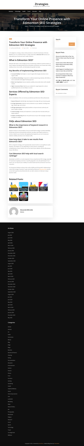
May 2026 (10, 240)
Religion (10, 417)
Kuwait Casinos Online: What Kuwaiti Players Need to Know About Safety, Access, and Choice (64, 64)
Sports (9, 424)
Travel (28, 11)
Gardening (10, 383)
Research (10, 419)
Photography (11, 412)
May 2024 (10, 302)
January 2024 (11, 312)
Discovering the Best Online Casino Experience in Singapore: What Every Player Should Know (64, 75)
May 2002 (10, 317)
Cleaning (10, 355)
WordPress (41, 443)
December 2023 (11, 315)
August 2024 (11, 294)
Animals (10, 329)
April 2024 (10, 304)
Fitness (9, 373)
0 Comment (34, 48)
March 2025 (10, 276)
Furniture (10, 378)
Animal (9, 327)
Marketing (10, 401)
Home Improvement (12, 394)
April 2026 (10, 243)
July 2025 (10, 266)
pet (8, 409)
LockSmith (10, 399)
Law (9, 396)
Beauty (9, 339)
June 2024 (10, 299)
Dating (9, 357)
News (9, 404)
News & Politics (11, 406)
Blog (40, 11)
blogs (9, 345)
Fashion (9, 368)
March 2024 (10, 307)
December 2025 (11, 253)
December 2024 (11, 284)
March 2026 (10, 245)
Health (23, 11)
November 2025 (11, 255)
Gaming (9, 381)
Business (11, 11)
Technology (17, 11)
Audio (9, 334)
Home (26, 26)
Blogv (9, 347)
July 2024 (10, 297)
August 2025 (11, 263)
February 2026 (11, 248)
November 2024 (11, 286)
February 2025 (11, 279)
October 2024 (11, 289)
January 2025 (11, 281)
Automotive (10, 337)
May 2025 (10, 271)
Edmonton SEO (42, 169)
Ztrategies (41, 4)
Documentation (11, 360)
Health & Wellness (12, 388)
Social (9, 422)
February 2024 (11, 310)
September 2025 (11, 261)
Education (34, 11)
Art (8, 332)
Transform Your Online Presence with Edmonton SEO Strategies (44, 26)
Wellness (10, 435)
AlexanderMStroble (15, 48)
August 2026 (11, 232)
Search (58, 39)
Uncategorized (11, 432)
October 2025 (11, 258)
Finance (9, 370)
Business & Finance (12, 352)
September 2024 (11, 292)
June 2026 (10, 237)
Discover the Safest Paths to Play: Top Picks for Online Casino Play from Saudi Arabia (65, 58)
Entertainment (11, 365)
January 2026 (11, 250)
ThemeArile (56, 443)
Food (9, 375)
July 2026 (10, 235)
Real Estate (10, 414)
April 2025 (10, 274)
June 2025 (10, 268)
